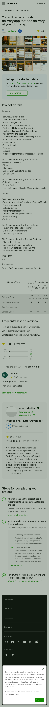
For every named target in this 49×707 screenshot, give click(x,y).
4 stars (5, 351)
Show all (15, 565)
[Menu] (3, 3)
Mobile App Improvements (22, 83)
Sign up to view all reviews (14, 393)
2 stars (5, 356)
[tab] (13, 366)
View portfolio (25, 415)
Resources (8, 618)
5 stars (5, 349)
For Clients (8, 600)
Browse (40, 3)
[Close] (43, 668)
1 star (5, 359)
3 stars (5, 354)
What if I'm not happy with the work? (25, 581)
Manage (39, 700)
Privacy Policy (13, 694)
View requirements (17, 515)
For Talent (8, 609)
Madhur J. (12, 31)
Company (8, 627)
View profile (24, 412)
